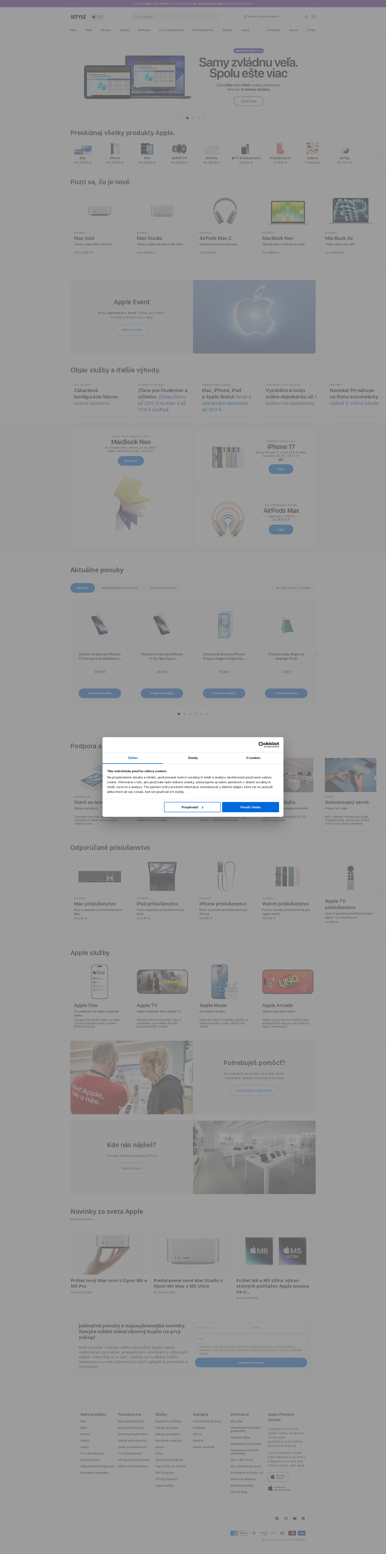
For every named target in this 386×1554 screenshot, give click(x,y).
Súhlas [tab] (133, 758)
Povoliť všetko (250, 807)
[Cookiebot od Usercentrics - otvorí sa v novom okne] (261, 745)
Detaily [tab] (193, 758)
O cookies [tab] (253, 758)
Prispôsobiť (190, 807)
